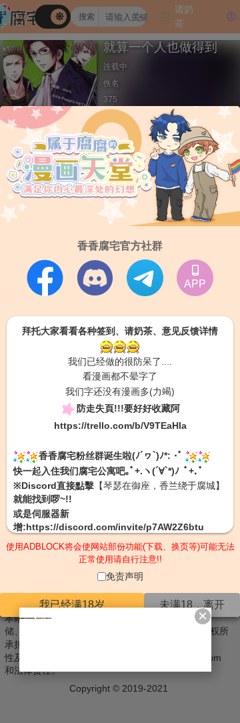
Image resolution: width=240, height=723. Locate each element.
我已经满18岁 (72, 604)
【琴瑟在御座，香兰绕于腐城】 (159, 485)
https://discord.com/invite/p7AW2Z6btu (115, 527)
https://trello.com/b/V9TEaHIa (120, 425)
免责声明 (124, 576)
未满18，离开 (192, 604)
